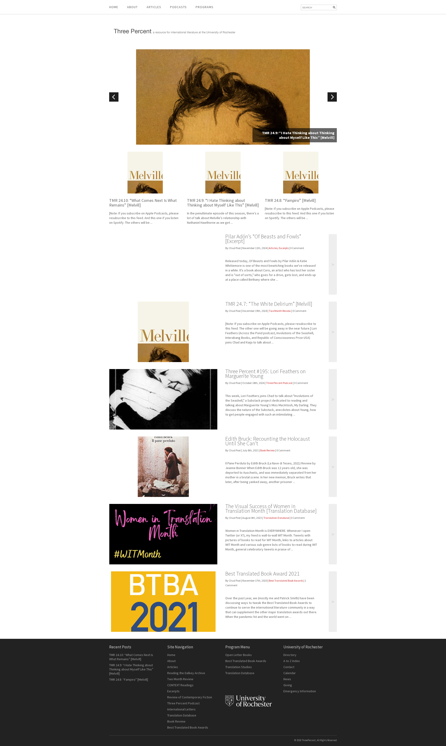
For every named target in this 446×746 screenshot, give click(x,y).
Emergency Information (299, 691)
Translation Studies (238, 667)
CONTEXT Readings (180, 685)
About (132, 7)
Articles (273, 248)
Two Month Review (280, 311)
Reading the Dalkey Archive (186, 673)
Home (113, 7)
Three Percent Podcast (279, 383)
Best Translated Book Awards (286, 580)
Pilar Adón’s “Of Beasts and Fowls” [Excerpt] (263, 239)
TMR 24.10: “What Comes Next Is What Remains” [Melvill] (143, 203)
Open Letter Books (238, 655)
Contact (288, 667)
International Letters (181, 709)
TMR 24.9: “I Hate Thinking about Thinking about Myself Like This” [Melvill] (223, 203)
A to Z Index (291, 661)
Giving (287, 685)
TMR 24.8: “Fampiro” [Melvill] (290, 200)
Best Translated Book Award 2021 (262, 573)
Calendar (289, 673)
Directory (289, 655)
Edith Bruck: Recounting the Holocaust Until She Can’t (267, 441)
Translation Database (276, 518)
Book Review (267, 450)
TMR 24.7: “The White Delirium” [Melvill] (268, 303)
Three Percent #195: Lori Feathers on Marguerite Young (265, 374)
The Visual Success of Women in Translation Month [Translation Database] (271, 508)
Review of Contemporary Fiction (189, 697)
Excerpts (284, 248)
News (287, 679)
